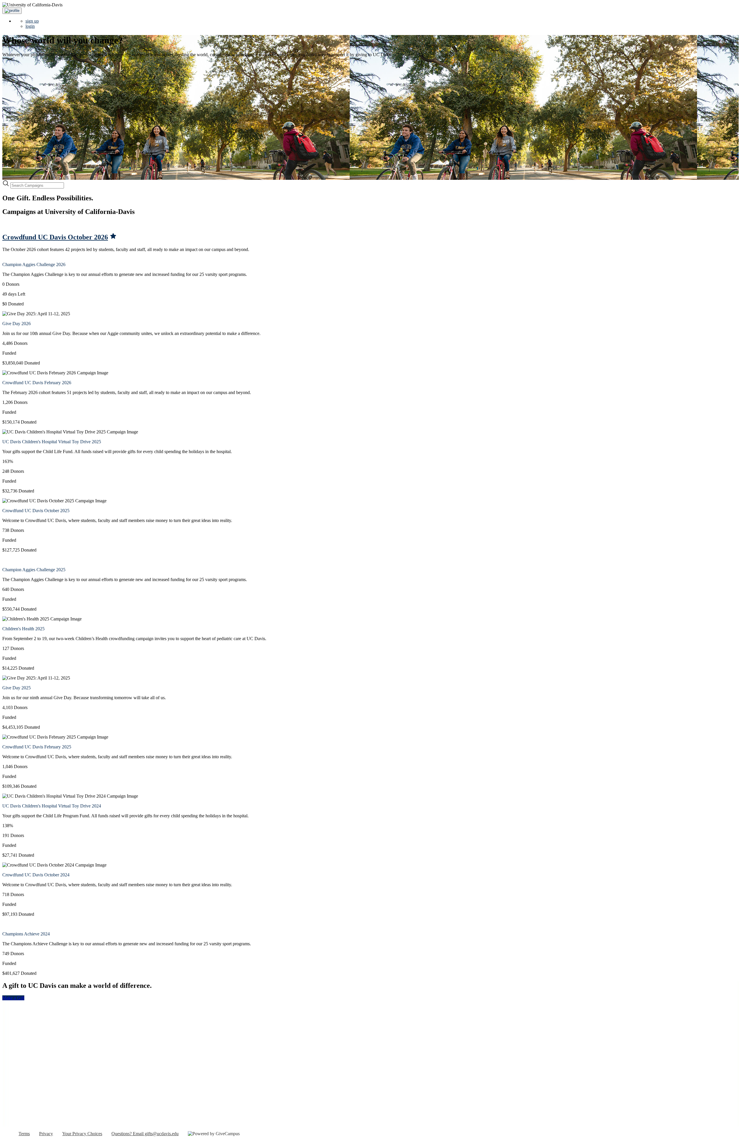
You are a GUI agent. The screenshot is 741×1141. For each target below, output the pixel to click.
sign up (32, 21)
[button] (12, 11)
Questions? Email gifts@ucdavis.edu (145, 1133)
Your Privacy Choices (82, 1133)
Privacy (46, 1133)
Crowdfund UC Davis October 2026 (55, 237)
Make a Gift (13, 997)
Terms (24, 1133)
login (30, 26)
